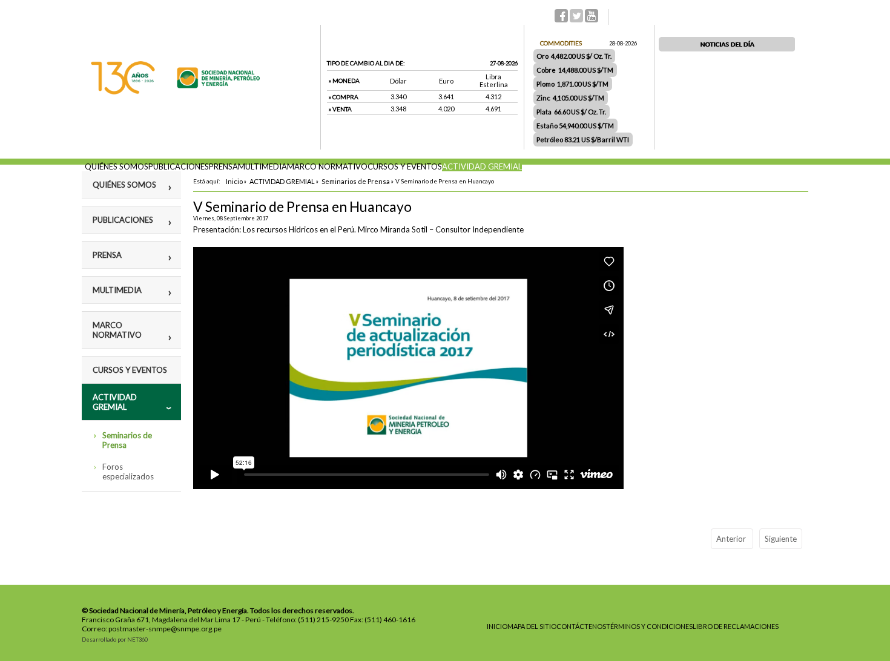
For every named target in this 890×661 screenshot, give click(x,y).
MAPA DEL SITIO (531, 626)
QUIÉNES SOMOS (116, 166)
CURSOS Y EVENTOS (405, 166)
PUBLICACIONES (178, 166)
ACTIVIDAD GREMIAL (482, 166)
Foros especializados (128, 471)
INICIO (497, 626)
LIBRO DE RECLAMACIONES (736, 626)
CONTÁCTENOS (581, 626)
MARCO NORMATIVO (327, 166)
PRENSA (223, 166)
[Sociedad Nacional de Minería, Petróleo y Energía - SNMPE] (175, 91)
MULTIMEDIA (262, 166)
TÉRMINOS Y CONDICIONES (649, 626)
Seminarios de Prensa (127, 440)
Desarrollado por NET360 (115, 639)
